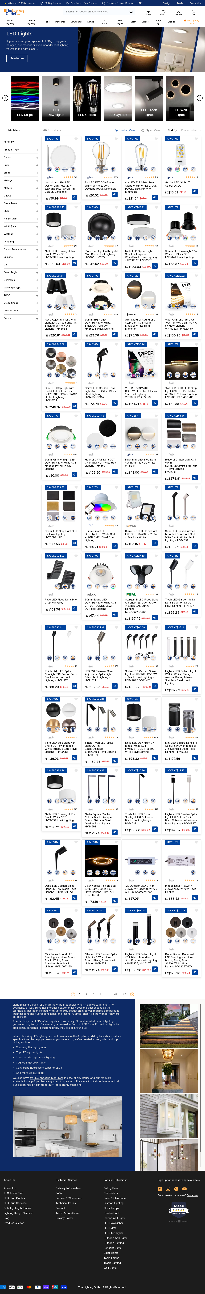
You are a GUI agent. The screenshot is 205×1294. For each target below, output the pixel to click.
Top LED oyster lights (29, 1052)
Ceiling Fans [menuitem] (111, 1188)
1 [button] (79, 994)
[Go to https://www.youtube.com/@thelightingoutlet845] (184, 1189)
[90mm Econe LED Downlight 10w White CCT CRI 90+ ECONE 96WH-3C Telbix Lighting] (101, 574)
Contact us (192, 1195)
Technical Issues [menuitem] (66, 1203)
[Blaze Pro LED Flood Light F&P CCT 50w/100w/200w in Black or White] (141, 506)
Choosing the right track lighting (35, 1057)
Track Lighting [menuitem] (112, 1262)
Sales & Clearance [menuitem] (115, 1198)
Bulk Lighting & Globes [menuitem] (17, 1208)
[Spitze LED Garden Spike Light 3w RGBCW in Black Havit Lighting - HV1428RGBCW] (101, 363)
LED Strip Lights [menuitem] (113, 1233)
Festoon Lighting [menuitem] (113, 1203)
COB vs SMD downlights (31, 1062)
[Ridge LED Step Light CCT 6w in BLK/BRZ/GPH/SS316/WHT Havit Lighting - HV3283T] (181, 435)
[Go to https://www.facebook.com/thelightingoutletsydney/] (160, 1189)
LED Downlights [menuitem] (113, 1223)
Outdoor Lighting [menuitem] (114, 1243)
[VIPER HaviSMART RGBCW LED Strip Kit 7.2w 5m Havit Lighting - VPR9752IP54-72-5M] (141, 363)
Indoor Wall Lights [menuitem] (115, 1218)
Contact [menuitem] (60, 1208)
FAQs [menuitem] (59, 1193)
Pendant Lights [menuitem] (113, 1247)
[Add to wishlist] (76, 138)
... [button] (108, 994)
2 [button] (86, 994)
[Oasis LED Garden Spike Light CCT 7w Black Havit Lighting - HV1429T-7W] (61, 861)
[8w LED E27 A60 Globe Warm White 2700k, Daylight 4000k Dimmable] (101, 157)
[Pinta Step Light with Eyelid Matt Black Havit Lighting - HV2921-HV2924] (101, 226)
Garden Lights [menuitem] (112, 1213)
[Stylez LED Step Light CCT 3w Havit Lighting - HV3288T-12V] (61, 506)
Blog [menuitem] (6, 1218)
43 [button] (124, 994)
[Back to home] (14, 11)
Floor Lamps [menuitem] (111, 1208)
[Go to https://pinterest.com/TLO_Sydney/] (176, 1189)
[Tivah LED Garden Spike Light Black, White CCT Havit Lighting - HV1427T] (181, 574)
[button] (132, 994)
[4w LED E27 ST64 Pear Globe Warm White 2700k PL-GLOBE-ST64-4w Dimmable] (141, 157)
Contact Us (195, 3)
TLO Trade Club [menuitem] (13, 1193)
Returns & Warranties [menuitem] (69, 1198)
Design (166, 3)
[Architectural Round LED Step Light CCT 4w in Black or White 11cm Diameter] (141, 294)
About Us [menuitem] (10, 1188)
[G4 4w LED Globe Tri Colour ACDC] (181, 157)
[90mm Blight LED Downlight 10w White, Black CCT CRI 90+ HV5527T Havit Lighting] (101, 294)
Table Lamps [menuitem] (111, 1258)
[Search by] (131, 11)
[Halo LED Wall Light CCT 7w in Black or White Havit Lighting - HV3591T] (101, 435)
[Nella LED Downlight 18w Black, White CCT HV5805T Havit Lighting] (61, 789)
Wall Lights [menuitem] (110, 1267)
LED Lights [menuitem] (110, 1228)
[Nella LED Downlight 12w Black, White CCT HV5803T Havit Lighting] (61, 226)
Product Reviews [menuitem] (14, 1223)
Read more (17, 58)
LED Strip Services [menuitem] (15, 1203)
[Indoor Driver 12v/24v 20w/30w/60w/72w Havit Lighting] (181, 861)
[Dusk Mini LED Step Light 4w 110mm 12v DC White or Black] (141, 435)
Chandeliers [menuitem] (111, 1193)
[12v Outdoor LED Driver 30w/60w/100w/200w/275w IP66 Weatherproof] (141, 861)
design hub (24, 1084)
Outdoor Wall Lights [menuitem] (115, 1238)
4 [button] (100, 994)
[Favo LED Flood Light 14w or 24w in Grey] (61, 574)
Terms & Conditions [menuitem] (67, 1213)
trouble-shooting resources (46, 1077)
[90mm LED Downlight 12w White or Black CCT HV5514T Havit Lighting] (181, 226)
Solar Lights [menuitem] (111, 1252)
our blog (38, 1072)
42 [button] (115, 994)
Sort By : (173, 130)
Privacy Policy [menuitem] (64, 1218)
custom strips (50, 1027)
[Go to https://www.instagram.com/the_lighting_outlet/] (168, 1189)
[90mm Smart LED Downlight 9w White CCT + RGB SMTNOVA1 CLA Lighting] (101, 506)
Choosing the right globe (31, 1047)
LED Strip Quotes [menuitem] (14, 1198)
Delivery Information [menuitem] (68, 1188)
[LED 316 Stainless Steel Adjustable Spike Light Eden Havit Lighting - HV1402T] (101, 646)
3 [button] (93, 994)
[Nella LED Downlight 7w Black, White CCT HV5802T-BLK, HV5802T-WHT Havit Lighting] (141, 718)
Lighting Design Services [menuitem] (18, 1213)
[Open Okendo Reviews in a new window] (178, 1221)
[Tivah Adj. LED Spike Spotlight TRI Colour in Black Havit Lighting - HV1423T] (141, 789)
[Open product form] (75, 197)
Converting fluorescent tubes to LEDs (39, 1067)
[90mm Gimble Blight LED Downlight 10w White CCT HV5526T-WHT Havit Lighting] (61, 435)
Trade (180, 3)
